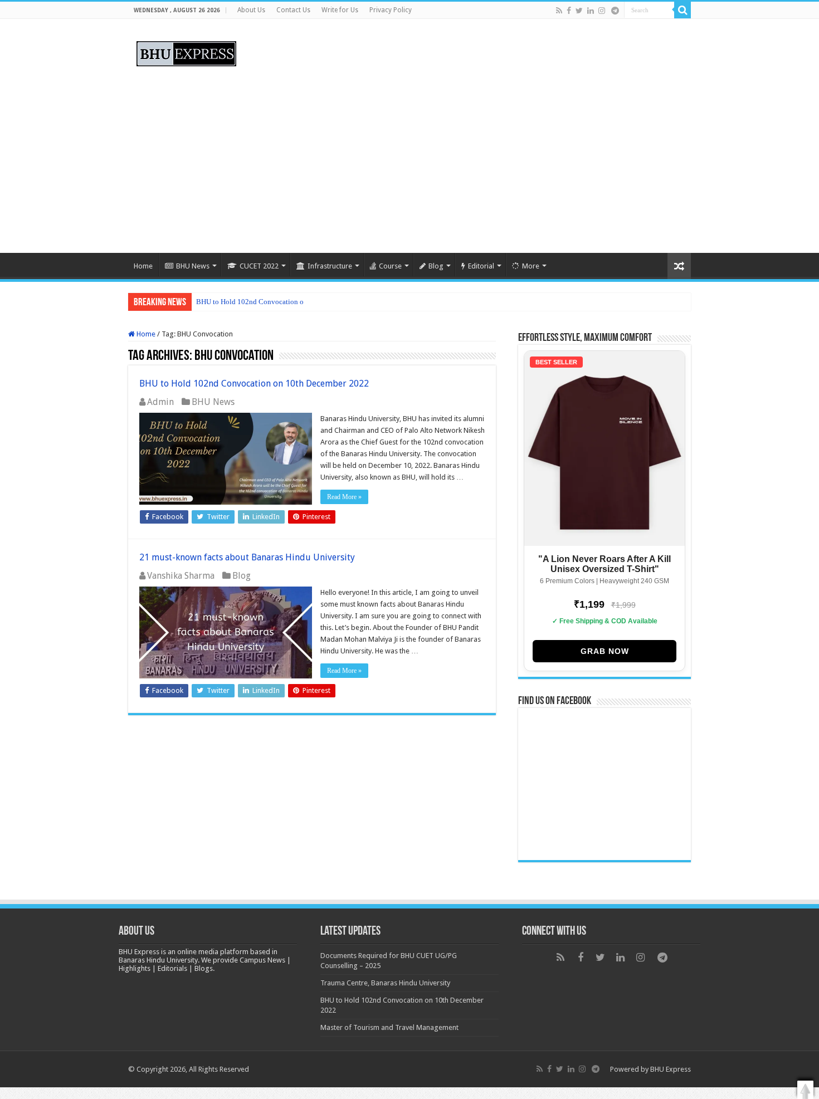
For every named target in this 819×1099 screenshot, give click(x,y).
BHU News (192, 266)
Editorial (481, 266)
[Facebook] (569, 10)
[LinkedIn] (590, 10)
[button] (805, 1090)
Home (143, 266)
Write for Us (339, 10)
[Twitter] (579, 10)
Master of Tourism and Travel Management (389, 1027)
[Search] (682, 10)
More (530, 266)
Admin (160, 402)
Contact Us (293, 10)
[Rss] (559, 10)
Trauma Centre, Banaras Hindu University (385, 983)
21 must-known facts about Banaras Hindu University (247, 557)
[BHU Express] (186, 51)
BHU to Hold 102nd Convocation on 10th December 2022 (284, 301)
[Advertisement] (409, 158)
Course (390, 266)
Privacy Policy (390, 10)
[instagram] (601, 10)
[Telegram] (615, 10)
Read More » (344, 497)
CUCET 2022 (259, 266)
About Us (251, 10)
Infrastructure (330, 266)
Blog (435, 266)
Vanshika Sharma (180, 575)
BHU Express (670, 1069)
